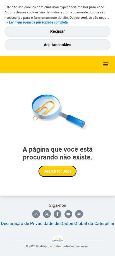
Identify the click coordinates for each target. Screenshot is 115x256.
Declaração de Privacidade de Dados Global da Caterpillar (57, 223)
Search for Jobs (57, 171)
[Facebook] (57, 214)
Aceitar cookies (57, 45)
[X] (47, 214)
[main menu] (106, 64)
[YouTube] (68, 214)
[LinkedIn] (36, 214)
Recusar (57, 31)
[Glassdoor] (79, 214)
